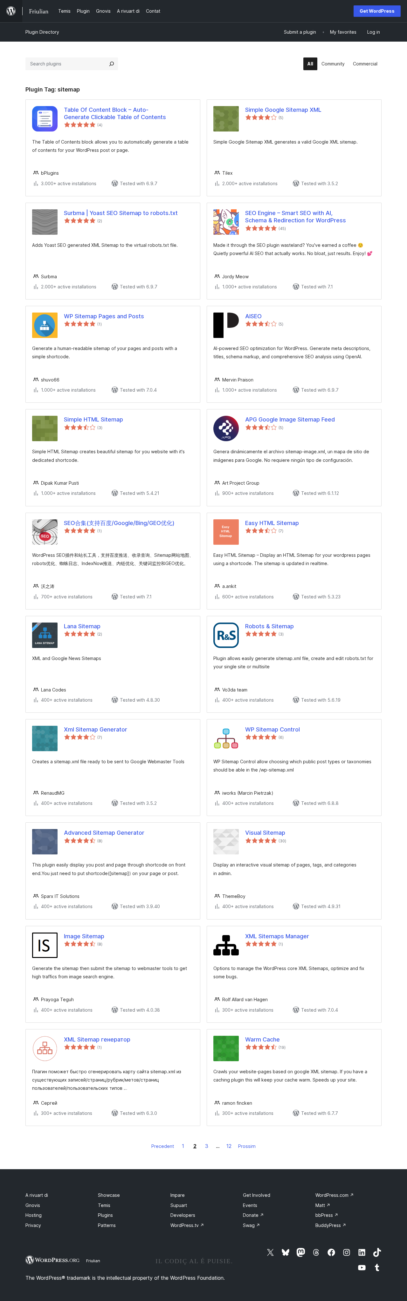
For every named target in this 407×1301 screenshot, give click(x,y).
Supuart (178, 1205)
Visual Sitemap (265, 832)
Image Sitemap (84, 936)
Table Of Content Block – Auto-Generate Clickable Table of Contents (115, 113)
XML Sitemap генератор (97, 1039)
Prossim (247, 1146)
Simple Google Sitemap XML (283, 109)
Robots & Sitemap (269, 626)
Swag (251, 1225)
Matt (322, 1205)
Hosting (33, 1215)
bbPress (326, 1215)
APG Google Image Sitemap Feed (290, 419)
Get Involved (256, 1195)
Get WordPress (377, 11)
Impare (177, 1195)
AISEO (253, 316)
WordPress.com (334, 1195)
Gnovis (32, 1205)
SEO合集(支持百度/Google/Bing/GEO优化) (119, 523)
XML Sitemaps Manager (277, 936)
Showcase (109, 1195)
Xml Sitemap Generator (95, 729)
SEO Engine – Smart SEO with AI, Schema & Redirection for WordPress (295, 217)
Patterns (107, 1225)
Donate (253, 1215)
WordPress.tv (187, 1225)
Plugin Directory (42, 32)
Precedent (162, 1146)
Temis (104, 1205)
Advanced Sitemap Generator (104, 832)
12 (228, 1146)
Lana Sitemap (82, 626)
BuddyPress (330, 1225)
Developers (182, 1215)
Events (250, 1205)
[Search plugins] (111, 63)
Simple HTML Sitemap (93, 419)
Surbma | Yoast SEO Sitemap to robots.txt (121, 213)
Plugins (105, 1215)
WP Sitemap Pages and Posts (104, 316)
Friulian (93, 1260)
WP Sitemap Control (272, 729)
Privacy (33, 1225)
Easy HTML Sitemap (272, 523)
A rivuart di (36, 1195)
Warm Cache (262, 1039)
